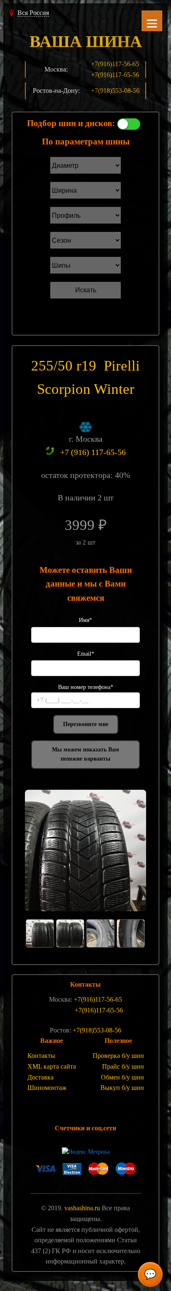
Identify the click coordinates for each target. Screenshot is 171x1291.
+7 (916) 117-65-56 (93, 452)
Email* (85, 654)
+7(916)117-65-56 (115, 74)
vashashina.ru (82, 1207)
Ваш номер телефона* (85, 687)
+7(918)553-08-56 (115, 90)
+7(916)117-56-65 (115, 63)
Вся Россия (33, 12)
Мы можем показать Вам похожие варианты (85, 754)
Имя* (85, 620)
